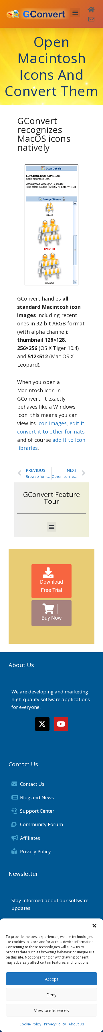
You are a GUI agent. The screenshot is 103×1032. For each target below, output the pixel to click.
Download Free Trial (51, 586)
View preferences (51, 1010)
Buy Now (51, 618)
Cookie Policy (30, 1024)
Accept (51, 979)
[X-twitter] (42, 724)
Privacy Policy (55, 1024)
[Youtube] (61, 724)
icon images (52, 423)
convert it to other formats (51, 431)
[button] (94, 925)
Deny (51, 994)
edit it (77, 423)
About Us (76, 1024)
